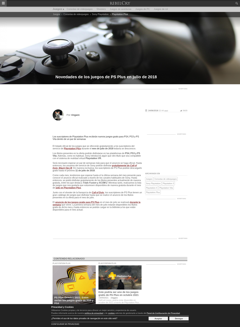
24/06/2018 (153, 110)
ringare (114, 298)
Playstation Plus (72, 148)
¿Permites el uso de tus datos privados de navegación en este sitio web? (84, 318)
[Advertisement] (120, 97)
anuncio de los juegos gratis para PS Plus (77, 202)
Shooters (101, 9)
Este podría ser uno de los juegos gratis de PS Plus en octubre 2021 (118, 293)
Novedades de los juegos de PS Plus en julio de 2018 (106, 77)
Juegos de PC (142, 9)
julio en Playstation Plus (68, 188)
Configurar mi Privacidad (65, 324)
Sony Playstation (153, 183)
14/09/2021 (103, 298)
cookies (111, 313)
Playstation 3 (168, 183)
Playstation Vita (166, 188)
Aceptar (158, 318)
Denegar (179, 318)
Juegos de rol (161, 9)
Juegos (57, 9)
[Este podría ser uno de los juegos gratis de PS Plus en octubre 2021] (120, 277)
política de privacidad (94, 313)
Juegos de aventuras (120, 9)
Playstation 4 (151, 188)
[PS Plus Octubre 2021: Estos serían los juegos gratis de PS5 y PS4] (74, 285)
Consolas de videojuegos (80, 9)
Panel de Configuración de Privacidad (163, 313)
